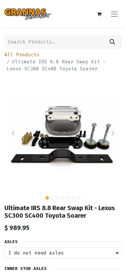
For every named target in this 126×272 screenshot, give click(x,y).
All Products (22, 55)
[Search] (112, 42)
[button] (13, 133)
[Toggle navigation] (114, 14)
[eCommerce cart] (99, 14)
